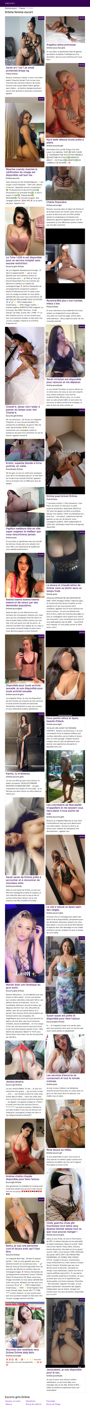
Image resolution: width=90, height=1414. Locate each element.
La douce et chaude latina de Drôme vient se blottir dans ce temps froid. (64, 588)
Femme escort (11, 8)
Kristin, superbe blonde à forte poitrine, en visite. (24, 464)
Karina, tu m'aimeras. (18, 773)
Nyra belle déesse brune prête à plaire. (65, 141)
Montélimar (30, 1401)
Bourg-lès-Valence (33, 1404)
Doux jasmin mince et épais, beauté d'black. (63, 720)
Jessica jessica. (15, 1081)
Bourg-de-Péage (53, 1404)
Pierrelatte (50, 1401)
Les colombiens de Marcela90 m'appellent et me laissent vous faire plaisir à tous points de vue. (65, 809)
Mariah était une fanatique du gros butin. (23, 986)
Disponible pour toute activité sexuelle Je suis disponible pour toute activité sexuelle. (24, 688)
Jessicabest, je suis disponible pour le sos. (64, 1371)
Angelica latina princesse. (61, 44)
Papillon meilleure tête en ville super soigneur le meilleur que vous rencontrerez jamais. (23, 531)
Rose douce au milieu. (59, 1149)
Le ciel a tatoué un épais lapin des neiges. (64, 908)
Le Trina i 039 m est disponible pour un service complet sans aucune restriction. (24, 260)
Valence (8, 1404)
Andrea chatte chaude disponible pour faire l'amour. (23, 1178)
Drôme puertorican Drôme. (62, 496)
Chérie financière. (57, 202)
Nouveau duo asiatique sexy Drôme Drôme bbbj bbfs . (22, 1351)
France (22, 8)
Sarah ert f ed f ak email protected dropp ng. (20, 69)
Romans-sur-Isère (13, 1401)
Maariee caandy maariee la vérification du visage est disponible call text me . (21, 172)
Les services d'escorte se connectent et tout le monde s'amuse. (63, 1078)
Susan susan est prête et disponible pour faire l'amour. (63, 1017)
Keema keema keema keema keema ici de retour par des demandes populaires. (22, 602)
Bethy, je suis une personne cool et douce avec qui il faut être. (23, 1248)
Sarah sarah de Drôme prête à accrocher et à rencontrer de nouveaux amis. (23, 880)
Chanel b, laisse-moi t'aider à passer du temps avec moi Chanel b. (23, 409)
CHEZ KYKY (10, 3)
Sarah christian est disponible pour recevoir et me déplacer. (64, 381)
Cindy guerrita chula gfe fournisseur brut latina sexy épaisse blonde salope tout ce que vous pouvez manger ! (64, 1227)
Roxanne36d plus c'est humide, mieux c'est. (65, 302)
